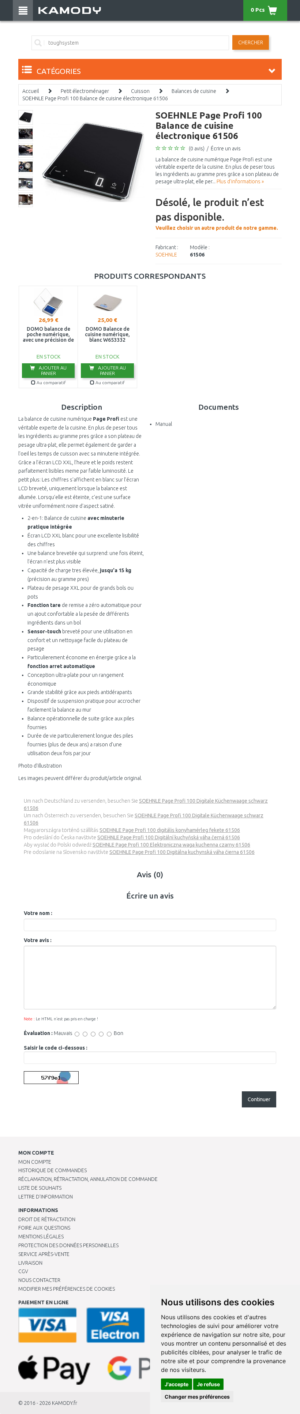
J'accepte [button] (176, 1384)
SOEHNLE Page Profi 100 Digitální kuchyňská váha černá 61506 (168, 837)
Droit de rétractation (46, 1219)
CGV (23, 1271)
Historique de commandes (52, 1170)
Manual (163, 424)
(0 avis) (197, 148)
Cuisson (140, 91)
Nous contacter (39, 1280)
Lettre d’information (45, 1197)
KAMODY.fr (64, 1403)
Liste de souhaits (39, 1188)
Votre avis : (38, 940)
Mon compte (34, 1162)
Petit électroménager (85, 91)
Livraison (30, 1263)
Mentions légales (41, 1236)
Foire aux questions (44, 1228)
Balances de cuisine (194, 91)
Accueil (30, 91)
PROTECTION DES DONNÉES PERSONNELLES (68, 1245)
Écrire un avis (226, 148)
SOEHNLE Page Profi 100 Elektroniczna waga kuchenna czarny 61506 (171, 845)
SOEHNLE (166, 255)
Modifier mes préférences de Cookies (66, 1289)
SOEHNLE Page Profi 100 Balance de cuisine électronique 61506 (95, 98)
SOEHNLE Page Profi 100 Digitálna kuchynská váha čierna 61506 (182, 852)
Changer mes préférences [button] (197, 1397)
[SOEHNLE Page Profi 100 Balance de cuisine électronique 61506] (93, 161)
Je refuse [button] (208, 1384)
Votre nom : (38, 913)
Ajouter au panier (52, 370)
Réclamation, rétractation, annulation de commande (88, 1179)
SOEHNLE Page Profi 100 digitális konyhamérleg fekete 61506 (170, 830)
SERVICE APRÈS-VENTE (44, 1254)
